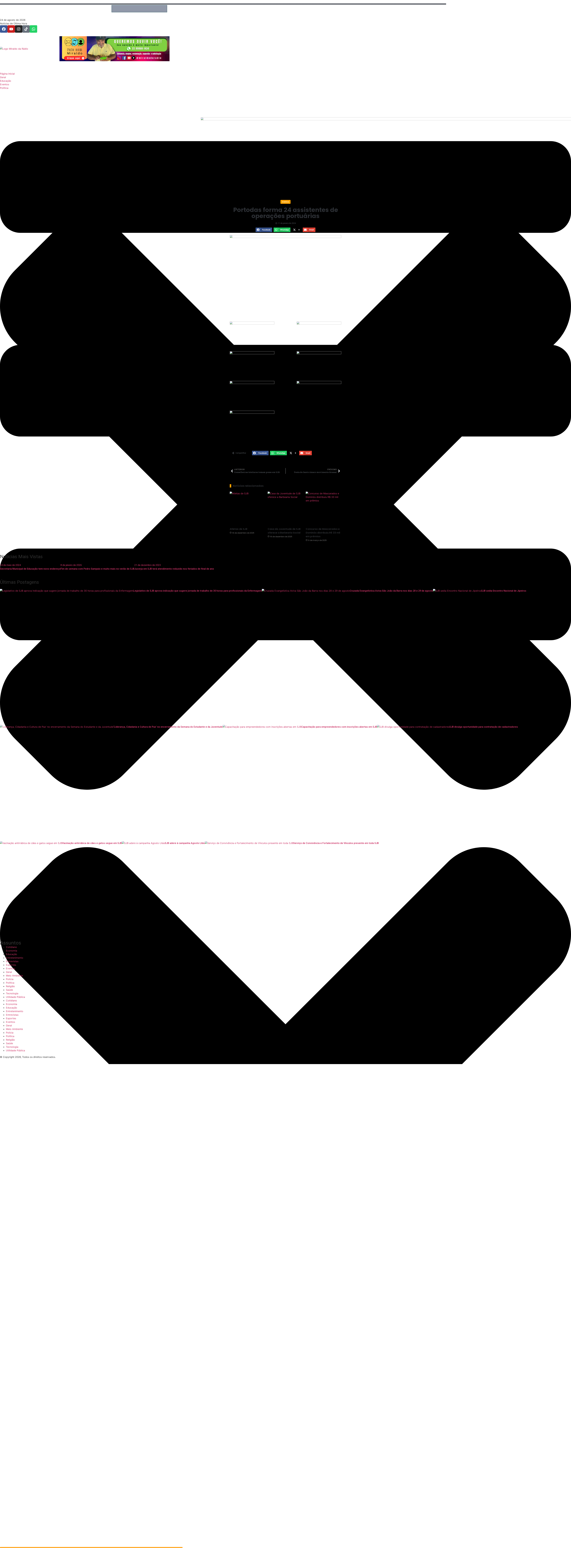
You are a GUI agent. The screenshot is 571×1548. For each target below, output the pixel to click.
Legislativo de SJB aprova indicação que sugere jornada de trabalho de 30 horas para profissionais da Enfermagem (197, 590)
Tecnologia (12, 993)
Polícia (9, 979)
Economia (11, 950)
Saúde (9, 989)
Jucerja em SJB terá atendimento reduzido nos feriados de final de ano (174, 568)
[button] (264, 230)
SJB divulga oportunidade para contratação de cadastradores (483, 726)
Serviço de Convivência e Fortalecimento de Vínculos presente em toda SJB (336, 843)
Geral (9, 972)
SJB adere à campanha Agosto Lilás (185, 843)
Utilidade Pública (15, 996)
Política (10, 982)
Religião (10, 986)
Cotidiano (11, 947)
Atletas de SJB (238, 529)
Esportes (11, 964)
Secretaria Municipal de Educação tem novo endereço (30, 568)
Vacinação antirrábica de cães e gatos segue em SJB (92, 843)
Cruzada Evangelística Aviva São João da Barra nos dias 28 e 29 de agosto (391, 590)
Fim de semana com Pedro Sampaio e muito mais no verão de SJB (97, 568)
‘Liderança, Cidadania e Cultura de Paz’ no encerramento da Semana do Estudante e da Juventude (168, 726)
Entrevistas (12, 961)
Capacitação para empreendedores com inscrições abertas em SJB (339, 726)
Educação (11, 954)
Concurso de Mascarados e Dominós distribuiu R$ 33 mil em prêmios (323, 532)
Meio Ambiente (14, 975)
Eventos (285, 202)
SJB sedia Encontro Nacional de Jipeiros (503, 590)
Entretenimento (14, 957)
